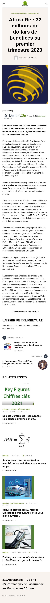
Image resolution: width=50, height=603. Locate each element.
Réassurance (32, 13)
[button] (3, 3)
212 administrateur (27, 58)
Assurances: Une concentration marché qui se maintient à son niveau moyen (24, 463)
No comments (10, 423)
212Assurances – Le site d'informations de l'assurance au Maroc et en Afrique (23, 584)
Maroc (22, 13)
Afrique (14, 13)
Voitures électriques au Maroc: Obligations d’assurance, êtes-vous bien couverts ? (22, 512)
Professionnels (17, 503)
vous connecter (19, 326)
